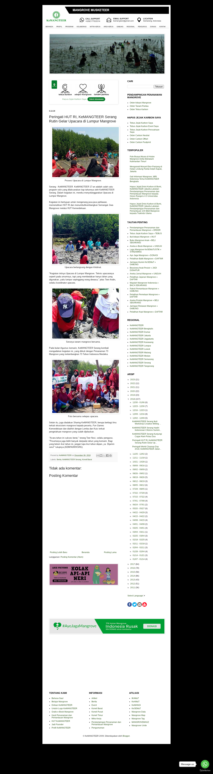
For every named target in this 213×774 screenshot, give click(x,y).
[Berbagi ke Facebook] (107, 455)
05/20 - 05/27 (139, 508)
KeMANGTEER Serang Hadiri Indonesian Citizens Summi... (146, 429)
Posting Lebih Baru (58, 552)
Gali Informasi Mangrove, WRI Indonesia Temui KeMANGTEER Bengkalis (144, 179)
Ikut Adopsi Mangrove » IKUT (143, 237)
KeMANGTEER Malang (140, 352)
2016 (132, 568)
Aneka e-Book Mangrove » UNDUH (146, 246)
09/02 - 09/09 (139, 469)
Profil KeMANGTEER (61, 728)
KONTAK (162, 27)
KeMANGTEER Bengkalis (141, 329)
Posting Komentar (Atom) (72, 557)
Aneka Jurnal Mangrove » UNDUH (145, 274)
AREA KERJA (108, 27)
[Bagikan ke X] (104, 455)
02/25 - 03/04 (139, 536)
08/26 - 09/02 (139, 473)
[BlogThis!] (101, 455)
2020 (132, 391)
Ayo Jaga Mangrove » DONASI (144, 255)
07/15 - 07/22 (139, 497)
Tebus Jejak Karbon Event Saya (144, 126)
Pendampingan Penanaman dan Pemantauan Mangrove (106, 723)
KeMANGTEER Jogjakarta (142, 339)
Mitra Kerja (96, 718)
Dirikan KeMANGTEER (62, 705)
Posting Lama (110, 552)
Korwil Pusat (97, 712)
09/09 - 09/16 (139, 465)
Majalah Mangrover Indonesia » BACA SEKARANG (144, 284)
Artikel (94, 698)
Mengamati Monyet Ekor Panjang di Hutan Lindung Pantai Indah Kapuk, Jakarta (146, 169)
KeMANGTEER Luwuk (140, 349)
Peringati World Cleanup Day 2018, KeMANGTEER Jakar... (146, 447)
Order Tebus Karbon (139, 109)
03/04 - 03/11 (139, 532)
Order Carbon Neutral (139, 135)
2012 (132, 584)
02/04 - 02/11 (139, 547)
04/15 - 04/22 (139, 516)
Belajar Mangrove (60, 701)
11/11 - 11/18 (139, 458)
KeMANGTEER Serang (71, 459)
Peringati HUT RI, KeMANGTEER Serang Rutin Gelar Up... (147, 441)
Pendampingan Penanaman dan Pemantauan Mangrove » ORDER (145, 228)
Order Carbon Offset (139, 139)
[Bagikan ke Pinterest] (110, 455)
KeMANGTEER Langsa (140, 346)
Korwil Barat (87, 459)
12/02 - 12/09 (139, 418)
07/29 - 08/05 (139, 489)
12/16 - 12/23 (139, 410)
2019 (132, 395)
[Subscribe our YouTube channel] (144, 606)
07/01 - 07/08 (139, 501)
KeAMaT (135, 701)
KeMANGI (136, 705)
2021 (132, 387)
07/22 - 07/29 (139, 493)
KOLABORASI (82, 27)
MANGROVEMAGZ (140, 722)
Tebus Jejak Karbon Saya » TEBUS (146, 233)
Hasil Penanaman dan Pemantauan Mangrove (62, 716)
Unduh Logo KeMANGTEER (64, 708)
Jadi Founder (58, 724)
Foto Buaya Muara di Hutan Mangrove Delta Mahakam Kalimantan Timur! (142, 159)
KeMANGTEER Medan (140, 356)
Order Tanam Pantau (139, 106)
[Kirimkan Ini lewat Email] (98, 455)
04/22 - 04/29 (139, 512)
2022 (132, 383)
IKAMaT (135, 698)
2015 (132, 572)
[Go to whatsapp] (205, 764)
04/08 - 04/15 (139, 520)
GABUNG (120, 27)
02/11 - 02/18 (139, 544)
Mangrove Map (138, 715)
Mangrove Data (139, 712)
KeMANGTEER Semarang (142, 359)
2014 (132, 576)
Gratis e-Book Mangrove (63, 712)
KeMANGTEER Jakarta (140, 335)
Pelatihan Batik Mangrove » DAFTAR (146, 258)
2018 (132, 399)
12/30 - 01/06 (139, 402)
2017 (132, 564)
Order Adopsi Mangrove (140, 103)
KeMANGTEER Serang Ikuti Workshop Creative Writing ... (146, 422)
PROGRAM (69, 27)
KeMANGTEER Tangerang (142, 366)
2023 (132, 379)
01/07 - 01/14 (139, 559)
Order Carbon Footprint (140, 142)
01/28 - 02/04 (139, 551)
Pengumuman (98, 728)
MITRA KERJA (95, 27)
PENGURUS (142, 27)
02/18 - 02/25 (139, 540)
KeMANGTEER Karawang (141, 342)
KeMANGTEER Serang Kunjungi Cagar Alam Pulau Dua (147, 435)
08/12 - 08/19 (139, 481)
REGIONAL (131, 27)
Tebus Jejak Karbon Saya (141, 123)
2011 (132, 587)
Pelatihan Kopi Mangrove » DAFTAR (146, 312)
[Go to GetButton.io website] (205, 770)
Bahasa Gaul (57, 698)
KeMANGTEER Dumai (140, 332)
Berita (59, 459)
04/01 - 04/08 (139, 524)
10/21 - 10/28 (139, 462)
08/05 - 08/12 (139, 485)
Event (94, 705)
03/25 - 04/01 (139, 528)
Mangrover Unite (139, 725)
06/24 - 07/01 (139, 504)
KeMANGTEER (137, 325)
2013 (132, 580)
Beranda (86, 552)
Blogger (126, 736)
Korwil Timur (97, 715)
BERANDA (49, 27)
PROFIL (59, 27)
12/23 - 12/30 (139, 406)
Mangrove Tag (138, 718)
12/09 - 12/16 (139, 414)
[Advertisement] (83, 599)
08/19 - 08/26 (139, 477)
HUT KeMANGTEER (61, 721)
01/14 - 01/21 (139, 555)
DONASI (153, 27)
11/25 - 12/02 (139, 454)
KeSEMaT (136, 708)
